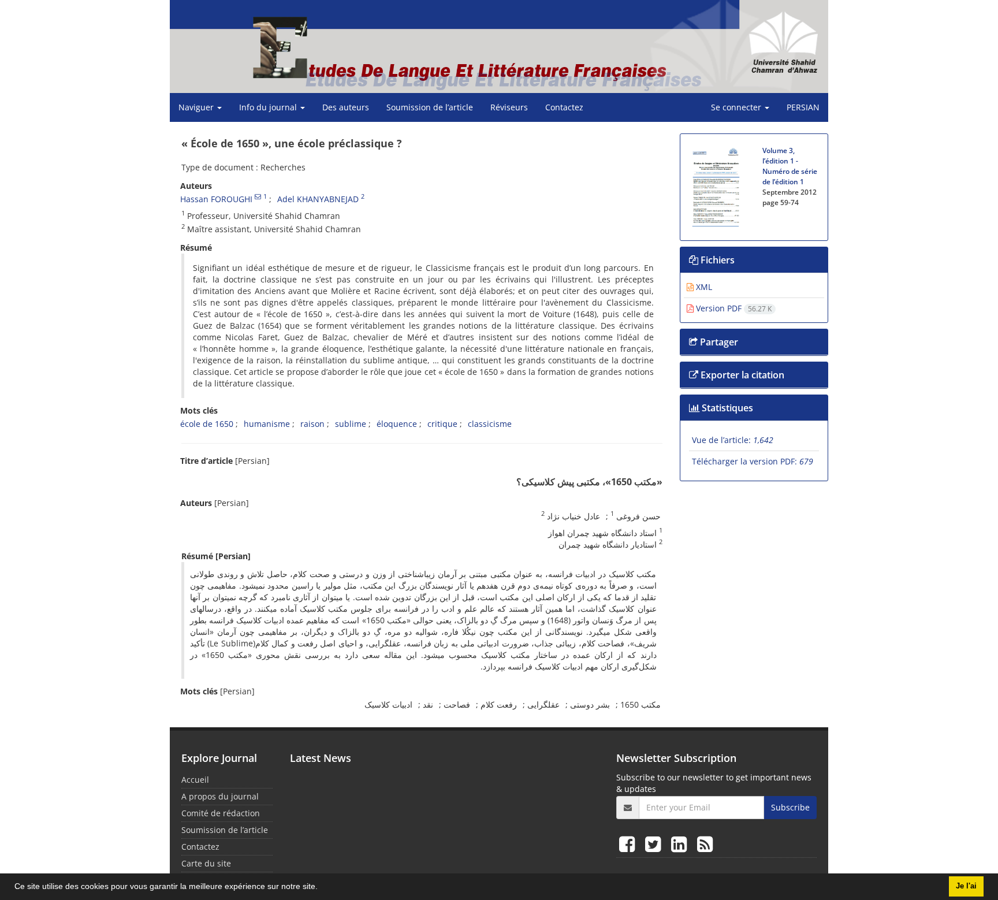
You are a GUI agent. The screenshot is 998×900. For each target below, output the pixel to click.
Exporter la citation (741, 375)
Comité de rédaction (220, 813)
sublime (350, 423)
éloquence (397, 423)
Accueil (195, 779)
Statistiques (726, 407)
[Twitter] (655, 843)
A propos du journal (220, 796)
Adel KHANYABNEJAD (318, 199)
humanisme (267, 423)
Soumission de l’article (429, 107)
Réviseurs (509, 107)
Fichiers (716, 260)
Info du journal (269, 107)
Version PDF (733, 308)
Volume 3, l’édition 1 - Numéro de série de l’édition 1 (789, 166)
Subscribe (790, 807)
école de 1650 (206, 423)
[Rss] (705, 843)
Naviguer (197, 107)
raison (312, 423)
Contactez (564, 107)
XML (703, 286)
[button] (321, 888)
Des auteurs (345, 107)
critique (442, 423)
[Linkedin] (681, 843)
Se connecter (737, 107)
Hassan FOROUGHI (216, 199)
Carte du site (206, 863)
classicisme (490, 423)
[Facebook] (629, 843)
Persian (803, 107)
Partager (718, 342)
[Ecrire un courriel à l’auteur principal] (258, 196)
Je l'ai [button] (966, 886)
